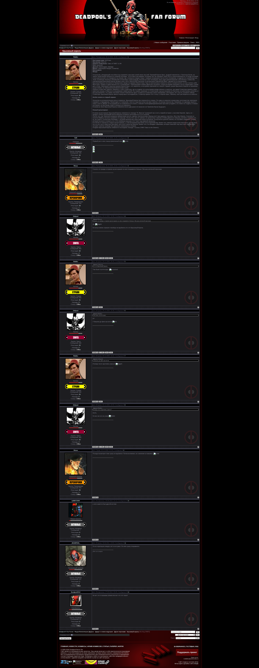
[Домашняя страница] (101, 134)
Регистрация (189, 38)
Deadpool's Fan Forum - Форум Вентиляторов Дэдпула (76, 48)
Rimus (76, 166)
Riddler (75, 57)
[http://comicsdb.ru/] (91, 664)
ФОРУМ (120, 646)
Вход (196, 38)
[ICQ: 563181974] (101, 162)
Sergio (196, 663)
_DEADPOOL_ (75, 543)
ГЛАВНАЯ (64, 646)
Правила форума (183, 42)
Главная (181, 38)
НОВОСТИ (73, 646)
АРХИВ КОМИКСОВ (94, 646)
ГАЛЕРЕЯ (113, 646)
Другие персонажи (120, 48)
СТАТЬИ (106, 646)
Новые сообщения (161, 42)
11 (125, 543)
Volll (75, 138)
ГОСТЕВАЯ (190, 646)
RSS (197, 42)
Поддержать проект (187, 652)
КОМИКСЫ (82, 646)
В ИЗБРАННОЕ (179, 646)
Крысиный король (133, 48)
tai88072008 (76, 500)
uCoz (196, 662)
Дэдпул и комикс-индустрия (104, 48)
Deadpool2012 (75, 592)
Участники (172, 42)
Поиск (192, 42)
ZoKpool (75, 216)
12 (128, 592)
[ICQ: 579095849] (111, 258)
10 (128, 500)
